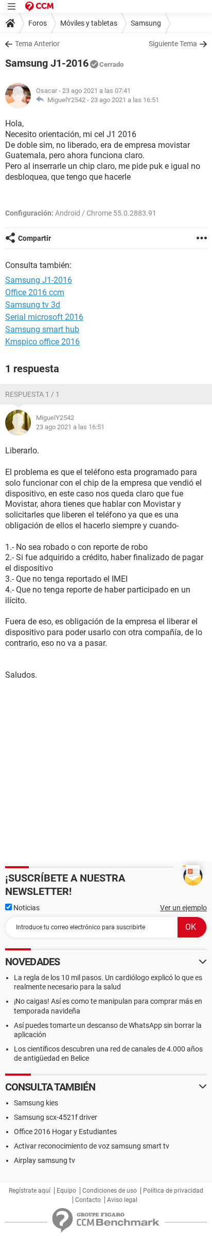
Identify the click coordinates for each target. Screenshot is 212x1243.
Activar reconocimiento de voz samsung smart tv (91, 1146)
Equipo (66, 1190)
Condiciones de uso (109, 1190)
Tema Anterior (37, 44)
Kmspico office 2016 (42, 342)
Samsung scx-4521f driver (55, 1117)
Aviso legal (122, 1199)
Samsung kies (36, 1103)
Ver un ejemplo (183, 908)
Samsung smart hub (42, 329)
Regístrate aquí (29, 1190)
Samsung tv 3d (32, 305)
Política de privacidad (173, 1190)
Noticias (26, 908)
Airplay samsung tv (44, 1160)
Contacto (88, 1199)
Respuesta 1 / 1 (32, 394)
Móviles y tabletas (88, 23)
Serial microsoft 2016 (44, 317)
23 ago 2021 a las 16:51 (125, 100)
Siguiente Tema (173, 44)
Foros (37, 23)
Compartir (34, 238)
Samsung (146, 23)
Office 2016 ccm (34, 292)
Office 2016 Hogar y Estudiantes (65, 1131)
